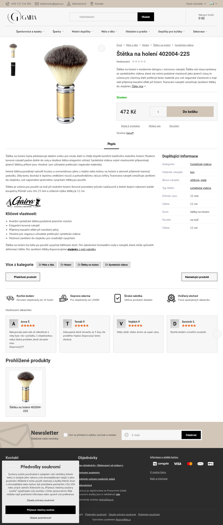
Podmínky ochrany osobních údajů (96, 478)
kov (192, 172)
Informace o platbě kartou (164, 457)
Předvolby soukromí (96, 514)
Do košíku (190, 111)
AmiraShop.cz (106, 499)
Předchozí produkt (25, 277)
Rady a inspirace (158, 478)
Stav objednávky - (87, 465)
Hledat (146, 17)
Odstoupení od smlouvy (110, 465)
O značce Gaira (158, 472)
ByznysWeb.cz (123, 519)
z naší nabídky (82, 249)
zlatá (203, 180)
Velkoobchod (85, 485)
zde (118, 494)
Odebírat (191, 435)
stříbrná (194, 180)
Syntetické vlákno (201, 164)
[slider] (139, 61)
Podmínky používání (149, 514)
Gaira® (130, 133)
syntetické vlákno (200, 188)
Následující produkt (197, 277)
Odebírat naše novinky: (45, 438)
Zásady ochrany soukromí (122, 514)
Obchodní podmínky (89, 472)
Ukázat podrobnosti (40, 517)
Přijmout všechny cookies (40, 509)
